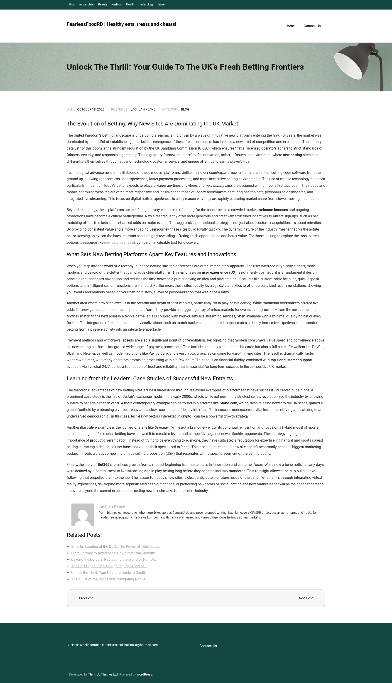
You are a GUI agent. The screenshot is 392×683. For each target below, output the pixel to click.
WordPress (144, 674)
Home (290, 26)
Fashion (117, 4)
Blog (72, 4)
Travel (161, 4)
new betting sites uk (120, 242)
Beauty (102, 4)
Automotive (86, 4)
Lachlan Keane (142, 109)
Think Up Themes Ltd (103, 674)
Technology (146, 4)
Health (130, 4)
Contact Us (208, 646)
